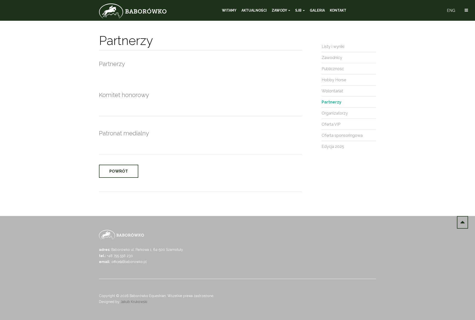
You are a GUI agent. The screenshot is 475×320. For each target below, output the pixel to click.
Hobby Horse (334, 80)
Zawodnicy (332, 57)
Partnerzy (331, 102)
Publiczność (333, 68)
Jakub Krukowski (133, 302)
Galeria (317, 10)
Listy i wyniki (333, 46)
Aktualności (254, 10)
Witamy (229, 10)
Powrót (118, 171)
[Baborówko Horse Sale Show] (132, 10)
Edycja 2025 (333, 146)
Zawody (280, 10)
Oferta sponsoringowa (342, 135)
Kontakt (338, 10)
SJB (298, 10)
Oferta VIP (331, 124)
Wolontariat (332, 91)
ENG (451, 10)
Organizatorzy (335, 113)
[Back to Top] (462, 222)
